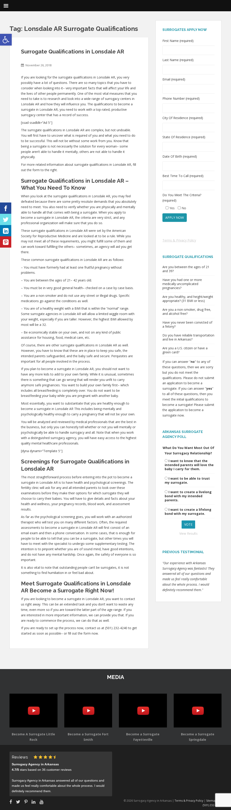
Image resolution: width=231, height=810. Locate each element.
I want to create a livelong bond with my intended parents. (188, 496)
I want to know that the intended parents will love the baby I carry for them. (189, 465)
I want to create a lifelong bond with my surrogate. (188, 511)
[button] (6, 40)
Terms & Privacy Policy (179, 240)
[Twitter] (5, 219)
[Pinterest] (5, 242)
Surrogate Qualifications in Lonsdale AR (72, 51)
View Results (188, 533)
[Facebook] (5, 208)
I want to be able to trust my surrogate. (187, 480)
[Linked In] (5, 230)
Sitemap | (212, 801)
